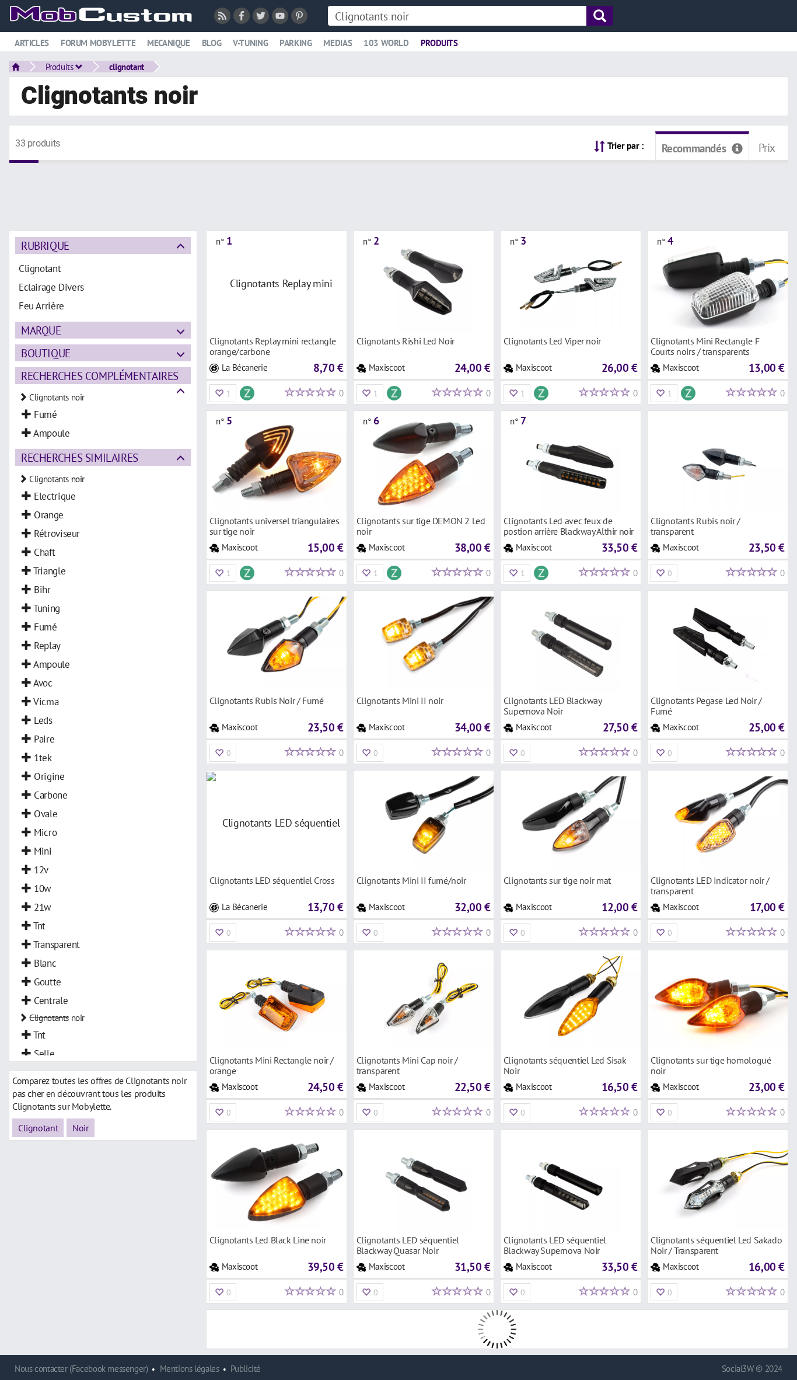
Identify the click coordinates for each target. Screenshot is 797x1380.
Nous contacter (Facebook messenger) (81, 1368)
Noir (80, 1127)
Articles (32, 43)
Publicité (245, 1368)
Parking (295, 43)
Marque (41, 330)
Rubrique (45, 245)
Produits (439, 43)
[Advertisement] (398, 189)
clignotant (126, 66)
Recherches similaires (79, 457)
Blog (211, 43)
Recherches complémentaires (100, 375)
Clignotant (38, 1127)
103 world (386, 43)
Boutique (46, 353)
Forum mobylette (98, 43)
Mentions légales (189, 1368)
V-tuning (250, 43)
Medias (337, 43)
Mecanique (168, 43)
